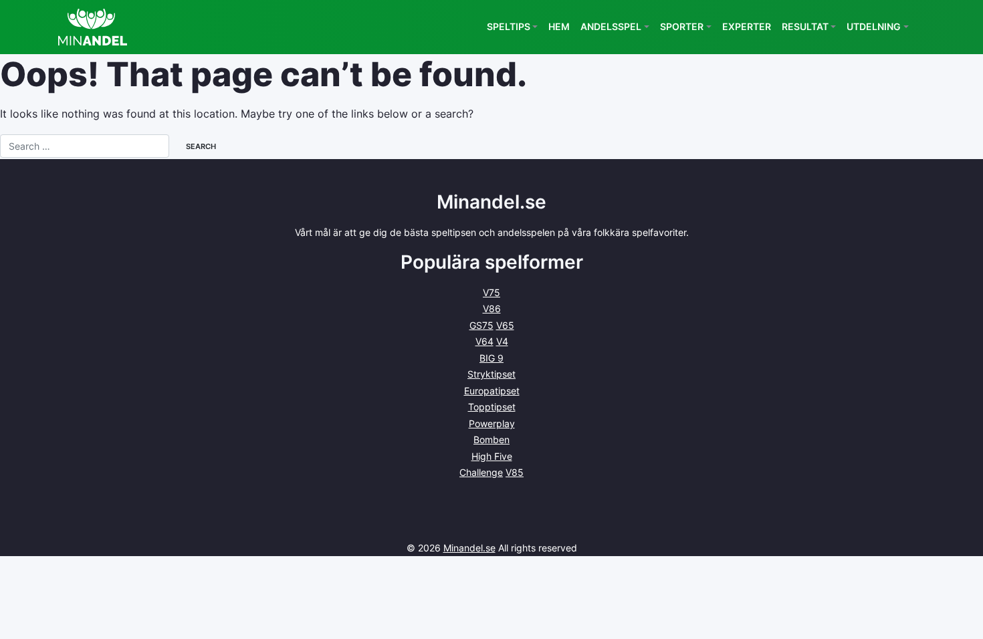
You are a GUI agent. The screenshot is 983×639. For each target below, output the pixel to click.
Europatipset (492, 390)
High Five (491, 456)
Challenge (481, 472)
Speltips (508, 26)
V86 (492, 308)
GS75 (481, 325)
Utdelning (874, 26)
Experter (746, 26)
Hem (559, 26)
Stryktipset (491, 374)
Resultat (805, 26)
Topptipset (492, 406)
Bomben (491, 439)
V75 (491, 292)
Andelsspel (610, 26)
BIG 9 (491, 358)
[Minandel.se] (92, 27)
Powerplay (492, 423)
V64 (484, 341)
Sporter (681, 26)
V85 (515, 472)
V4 (502, 341)
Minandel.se (469, 547)
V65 (505, 325)
